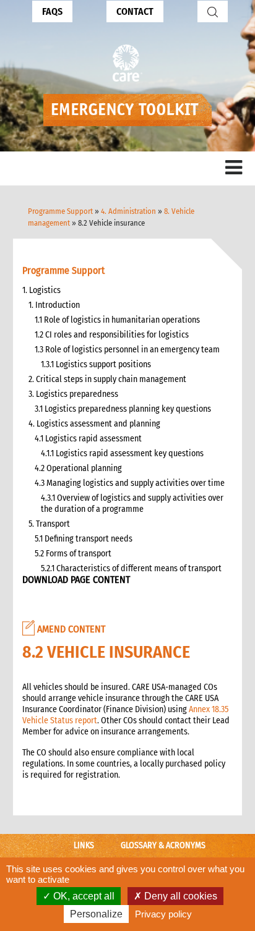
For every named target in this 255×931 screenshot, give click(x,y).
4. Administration (128, 211)
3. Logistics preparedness (73, 394)
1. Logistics (41, 290)
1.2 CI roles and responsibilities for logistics (112, 334)
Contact (134, 11)
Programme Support (60, 211)
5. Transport (49, 524)
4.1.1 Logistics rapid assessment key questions (122, 453)
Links (84, 845)
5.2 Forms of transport (73, 553)
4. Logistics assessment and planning (94, 424)
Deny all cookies (179, 896)
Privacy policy (163, 914)
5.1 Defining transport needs (83, 539)
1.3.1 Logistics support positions (96, 364)
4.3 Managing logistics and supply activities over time (130, 483)
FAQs (52, 11)
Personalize (96, 914)
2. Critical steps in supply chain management (107, 379)
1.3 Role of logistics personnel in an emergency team (127, 349)
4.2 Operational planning (78, 468)
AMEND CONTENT (70, 629)
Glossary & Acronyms (163, 845)
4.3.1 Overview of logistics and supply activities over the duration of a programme (132, 503)
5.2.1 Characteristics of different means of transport (131, 568)
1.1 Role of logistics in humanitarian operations (117, 320)
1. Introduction (54, 305)
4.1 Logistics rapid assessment (88, 438)
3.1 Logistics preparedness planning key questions (123, 409)
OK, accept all (83, 896)
